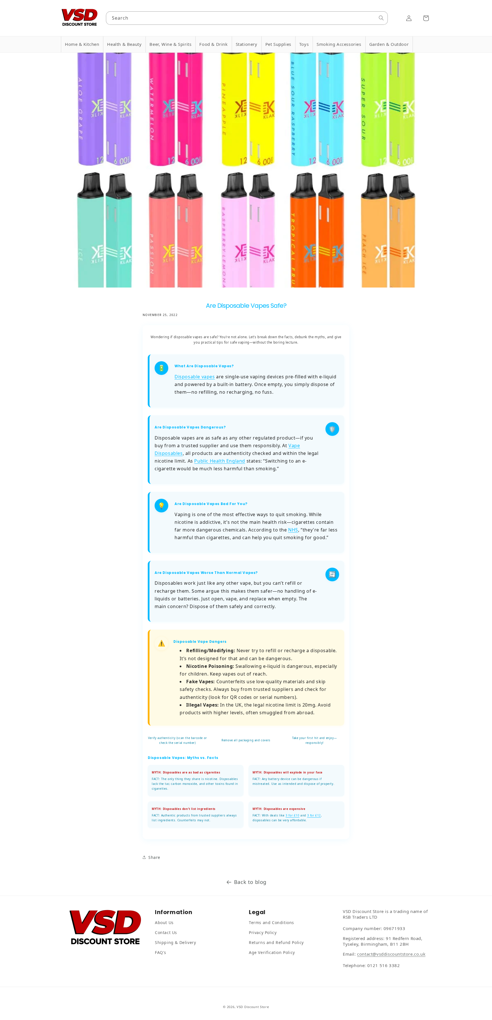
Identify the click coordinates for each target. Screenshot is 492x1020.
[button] (82, 44)
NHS (293, 530)
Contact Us (166, 932)
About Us (164, 922)
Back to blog (250, 882)
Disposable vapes (195, 377)
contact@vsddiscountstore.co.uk (391, 954)
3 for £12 (314, 816)
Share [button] (154, 857)
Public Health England (219, 461)
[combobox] (247, 18)
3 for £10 (292, 816)
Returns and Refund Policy (276, 942)
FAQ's (160, 952)
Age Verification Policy (272, 952)
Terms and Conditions (271, 922)
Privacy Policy (262, 932)
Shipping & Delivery (175, 942)
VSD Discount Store (253, 1007)
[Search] (381, 18)
